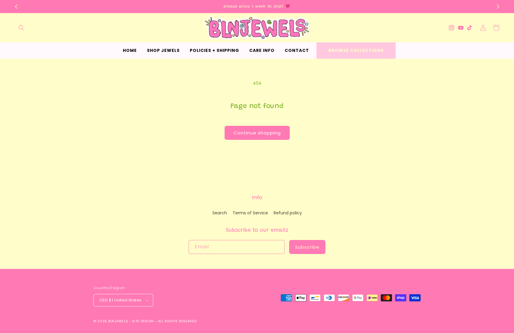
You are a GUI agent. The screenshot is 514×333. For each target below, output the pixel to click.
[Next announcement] (497, 6)
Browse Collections (356, 50)
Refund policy (288, 213)
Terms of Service (250, 213)
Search (219, 213)
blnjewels (118, 321)
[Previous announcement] (16, 6)
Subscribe (307, 247)
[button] (21, 27)
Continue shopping (257, 133)
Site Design (143, 321)
